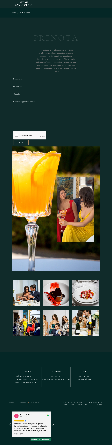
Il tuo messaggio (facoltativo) (24, 101)
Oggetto (16, 94)
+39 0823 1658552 (30, 376)
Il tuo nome (17, 79)
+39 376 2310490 (31, 379)
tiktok (11, 403)
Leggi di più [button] (18, 434)
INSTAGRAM (35, 403)
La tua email (17, 86)
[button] (53, 425)
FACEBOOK (22, 403)
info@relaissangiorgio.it (29, 382)
